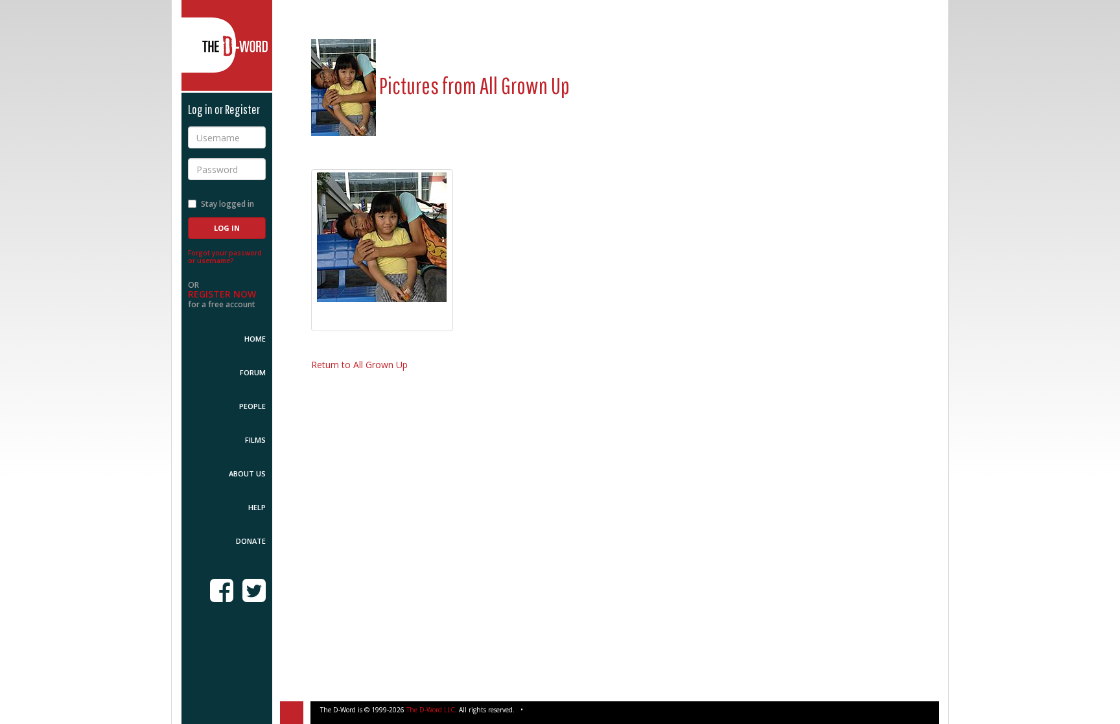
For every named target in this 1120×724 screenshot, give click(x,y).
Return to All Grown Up (359, 364)
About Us (247, 473)
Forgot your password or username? (225, 256)
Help (257, 507)
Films (255, 440)
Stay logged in (227, 203)
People (252, 406)
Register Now (222, 294)
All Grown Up (525, 85)
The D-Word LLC (430, 709)
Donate (251, 541)
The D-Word (226, 45)
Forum (253, 372)
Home (255, 339)
